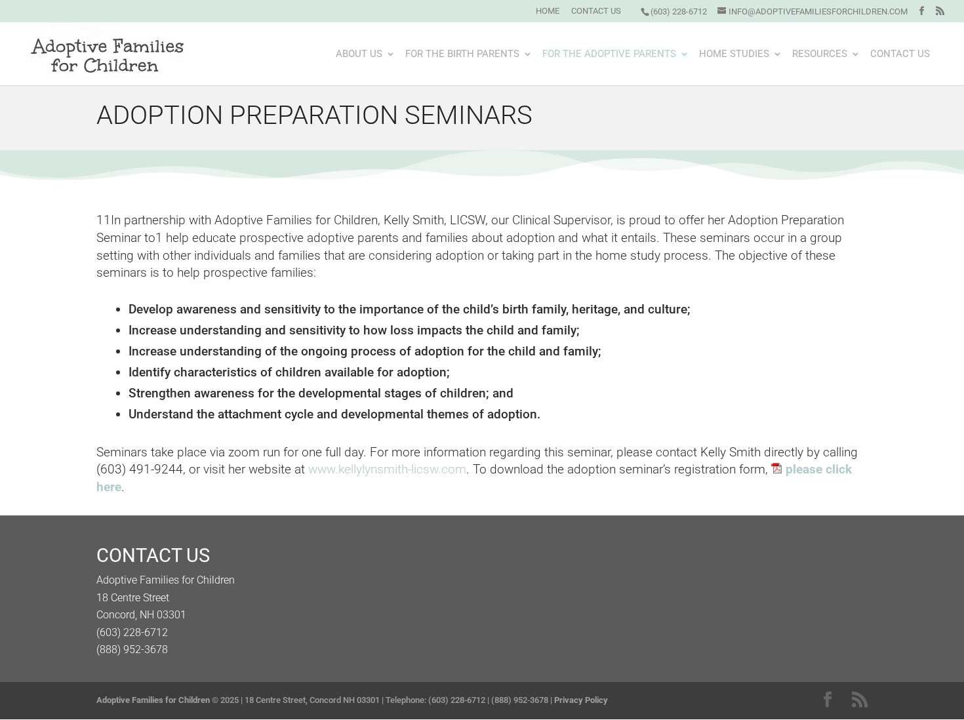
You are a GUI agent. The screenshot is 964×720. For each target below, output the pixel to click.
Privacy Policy (581, 700)
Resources (819, 54)
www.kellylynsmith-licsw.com (387, 469)
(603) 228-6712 (679, 11)
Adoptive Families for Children (153, 700)
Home (547, 11)
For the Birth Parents (462, 54)
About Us (359, 54)
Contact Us (596, 11)
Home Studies (734, 54)
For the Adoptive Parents (609, 54)
